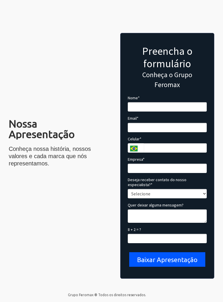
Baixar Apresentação (167, 259)
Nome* (134, 98)
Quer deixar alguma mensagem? (156, 205)
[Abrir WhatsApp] (208, 287)
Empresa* (136, 159)
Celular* (134, 139)
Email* (133, 118)
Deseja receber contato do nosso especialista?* (157, 182)
